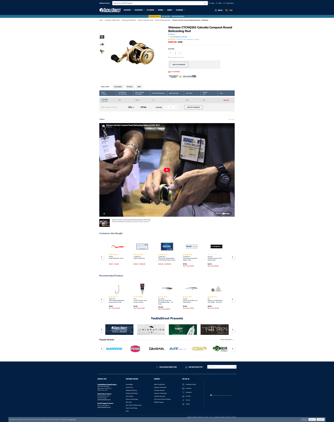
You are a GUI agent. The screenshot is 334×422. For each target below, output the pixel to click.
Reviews (130, 86)
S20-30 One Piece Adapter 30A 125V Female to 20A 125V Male (215, 260)
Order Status (129, 396)
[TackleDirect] (110, 10)
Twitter (188, 404)
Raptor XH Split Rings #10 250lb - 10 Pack (190, 301)
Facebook (188, 388)
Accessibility (129, 384)
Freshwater (139, 10)
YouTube (188, 396)
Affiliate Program (159, 402)
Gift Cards (129, 402)
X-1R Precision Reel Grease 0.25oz (115, 301)
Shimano (172, 34)
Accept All (320, 419)
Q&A (139, 86)
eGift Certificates (114, 258)
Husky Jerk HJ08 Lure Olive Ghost (165, 301)
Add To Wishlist (178, 64)
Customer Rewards (159, 396)
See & (191, 39)
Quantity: (171, 49)
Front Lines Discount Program (162, 399)
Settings (304, 419)
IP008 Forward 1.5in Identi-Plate (190, 259)
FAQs (127, 411)
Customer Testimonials (160, 393)
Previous (101, 330)
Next (232, 330)
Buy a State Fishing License (134, 405)
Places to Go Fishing (131, 408)
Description (118, 86)
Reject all (312, 419)
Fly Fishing (150, 10)
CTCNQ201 (104, 99)
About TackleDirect (159, 384)
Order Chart (105, 86)
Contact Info (129, 387)
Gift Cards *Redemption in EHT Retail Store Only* (142, 259)
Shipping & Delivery (131, 390)
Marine (169, 10)
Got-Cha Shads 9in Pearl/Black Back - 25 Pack (141, 302)
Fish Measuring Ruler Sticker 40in (165, 259)
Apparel (160, 10)
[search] (205, 3)
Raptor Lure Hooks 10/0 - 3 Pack (216, 301)
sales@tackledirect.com (104, 399)
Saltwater (127, 10)
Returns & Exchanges (132, 399)
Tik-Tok (188, 400)
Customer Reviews (159, 390)
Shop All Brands (226, 339)
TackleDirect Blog (191, 384)
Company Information (160, 387)
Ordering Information (132, 393)
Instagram (189, 392)
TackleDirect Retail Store (107, 384)
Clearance (179, 10)
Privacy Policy (72, 419)
